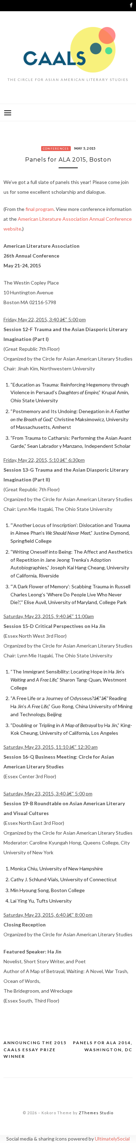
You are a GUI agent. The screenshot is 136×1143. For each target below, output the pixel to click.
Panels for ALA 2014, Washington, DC (103, 1046)
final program (39, 209)
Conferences (56, 148)
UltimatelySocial (112, 1139)
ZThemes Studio (96, 1112)
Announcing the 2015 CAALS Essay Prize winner (35, 1049)
